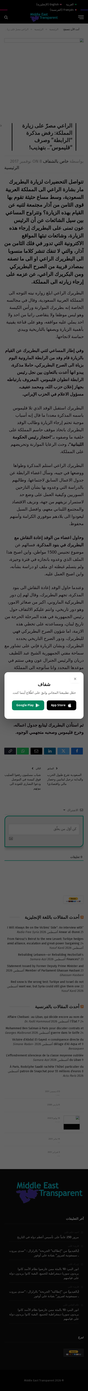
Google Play (25, 705)
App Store (58, 705)
